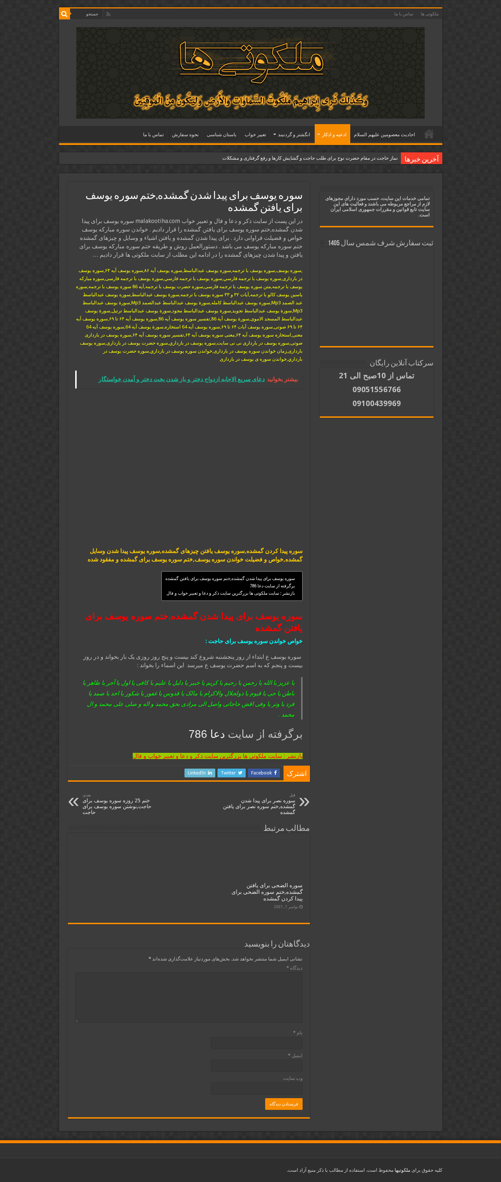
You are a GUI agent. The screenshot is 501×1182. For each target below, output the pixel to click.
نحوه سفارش (185, 134)
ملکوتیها (402, 1170)
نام (298, 1033)
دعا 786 (208, 734)
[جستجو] (64, 13)
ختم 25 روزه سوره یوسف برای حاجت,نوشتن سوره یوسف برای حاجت (117, 804)
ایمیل (295, 1055)
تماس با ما (403, 13)
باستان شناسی (222, 134)
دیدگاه (294, 968)
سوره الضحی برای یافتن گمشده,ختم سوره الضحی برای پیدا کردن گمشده (267, 892)
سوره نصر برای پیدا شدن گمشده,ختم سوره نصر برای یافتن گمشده (259, 804)
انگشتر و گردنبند (294, 134)
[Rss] (108, 14)
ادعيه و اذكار (334, 134)
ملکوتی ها (430, 13)
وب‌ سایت (293, 1078)
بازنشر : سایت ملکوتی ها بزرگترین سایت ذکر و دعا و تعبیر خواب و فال (231, 593)
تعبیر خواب (255, 134)
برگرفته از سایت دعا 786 (272, 585)
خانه (429, 133)
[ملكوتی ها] (250, 71)
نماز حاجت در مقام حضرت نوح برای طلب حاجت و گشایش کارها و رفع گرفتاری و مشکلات (310, 158)
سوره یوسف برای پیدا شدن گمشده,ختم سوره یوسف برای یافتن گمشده (230, 578)
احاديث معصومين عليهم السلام (384, 134)
